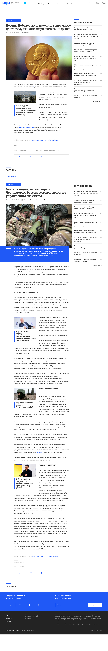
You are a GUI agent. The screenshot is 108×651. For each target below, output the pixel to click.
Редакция (8, 615)
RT (33, 87)
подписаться (95, 605)
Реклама (8, 621)
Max (56, 140)
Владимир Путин (54, 150)
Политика (21, 566)
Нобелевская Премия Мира (26, 150)
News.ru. (40, 452)
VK (45, 140)
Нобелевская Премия (41, 150)
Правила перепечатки (12, 630)
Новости (35, 140)
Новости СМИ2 (11, 176)
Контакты (9, 618)
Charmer (99, 630)
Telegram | (51, 140)
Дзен (41, 140)
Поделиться (24, 33)
